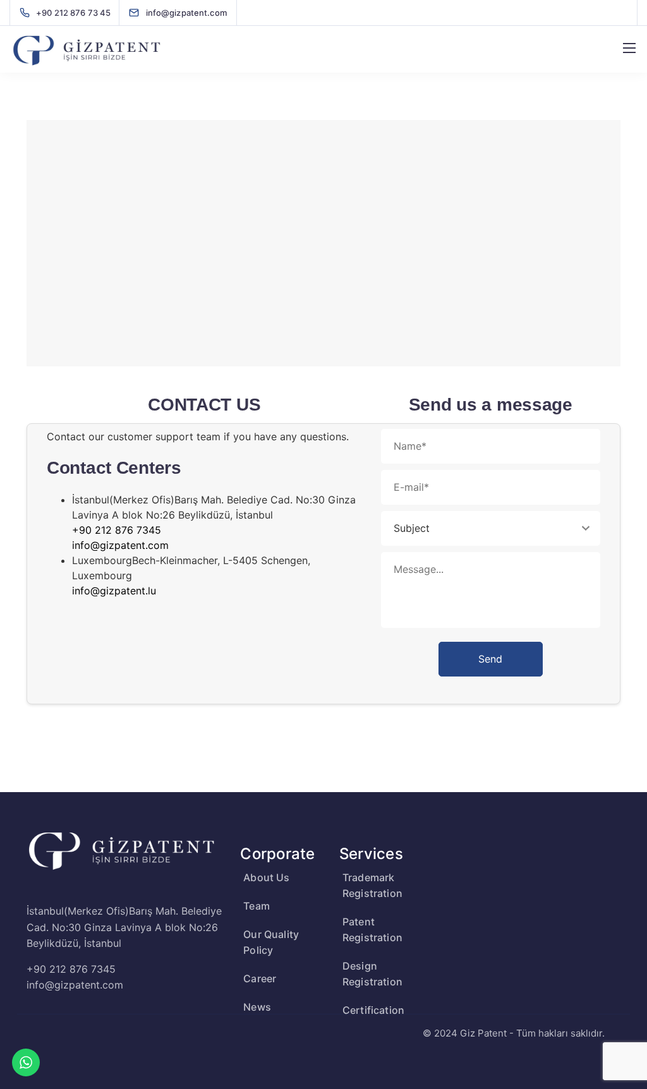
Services (371, 854)
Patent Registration (372, 929)
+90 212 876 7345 (116, 530)
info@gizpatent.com (120, 545)
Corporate (277, 854)
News (257, 1007)
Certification (373, 1010)
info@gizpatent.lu (114, 590)
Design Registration (372, 974)
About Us (266, 877)
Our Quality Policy (271, 942)
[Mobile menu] (629, 48)
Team (256, 905)
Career (259, 978)
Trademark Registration (372, 885)
